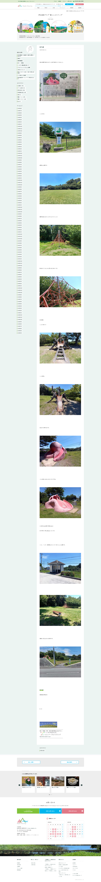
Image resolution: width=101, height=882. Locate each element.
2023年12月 (20, 180)
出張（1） (20, 94)
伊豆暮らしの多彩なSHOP (63, 864)
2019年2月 (20, 310)
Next (81, 785)
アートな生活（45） (21, 87)
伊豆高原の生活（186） (22, 92)
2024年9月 (20, 160)
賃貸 (80, 8)
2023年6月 (20, 193)
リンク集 (60, 876)
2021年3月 (20, 254)
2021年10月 (20, 238)
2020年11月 (20, 263)
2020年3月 (20, 281)
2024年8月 (20, 162)
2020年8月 (20, 270)
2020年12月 (20, 261)
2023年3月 (20, 200)
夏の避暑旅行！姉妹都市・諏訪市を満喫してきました (26, 56)
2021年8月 (20, 243)
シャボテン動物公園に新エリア (23, 65)
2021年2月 (20, 256)
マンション (62, 8)
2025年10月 (20, 130)
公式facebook (75, 866)
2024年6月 (20, 166)
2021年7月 (20, 245)
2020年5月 (20, 276)
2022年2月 (20, 229)
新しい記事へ (31, 762)
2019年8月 (20, 297)
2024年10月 (20, 157)
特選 (38, 8)
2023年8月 (20, 189)
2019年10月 (20, 292)
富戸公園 (41, 690)
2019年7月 (20, 299)
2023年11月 (20, 182)
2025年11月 (20, 128)
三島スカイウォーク (21, 69)
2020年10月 (20, 265)
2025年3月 (20, 146)
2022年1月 (20, 231)
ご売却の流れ (33, 864)
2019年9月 (20, 294)
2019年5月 (20, 303)
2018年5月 (20, 330)
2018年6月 (20, 328)
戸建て (46, 8)
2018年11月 (20, 317)
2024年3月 (20, 173)
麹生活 (19, 58)
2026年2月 (20, 121)
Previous (19, 785)
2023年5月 (20, 196)
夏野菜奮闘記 (20, 60)
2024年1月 (20, 178)
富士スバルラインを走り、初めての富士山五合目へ (26, 72)
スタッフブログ (75, 868)
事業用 (72, 8)
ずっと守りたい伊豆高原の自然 (64, 868)
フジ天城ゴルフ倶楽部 (22, 75)
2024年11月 (20, 155)
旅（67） (19, 101)
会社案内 (59, 1)
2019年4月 (20, 306)
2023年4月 (20, 198)
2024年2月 (20, 175)
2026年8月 (20, 108)
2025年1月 (20, 151)
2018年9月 (20, 321)
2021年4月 (20, 252)
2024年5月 (20, 169)
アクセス (55, 1)
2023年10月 (20, 184)
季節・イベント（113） (22, 99)
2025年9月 (20, 133)
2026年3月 (20, 119)
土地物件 (18, 866)
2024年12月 (20, 153)
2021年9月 (20, 240)
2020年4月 (20, 279)
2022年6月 (20, 220)
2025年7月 (20, 137)
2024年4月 (20, 171)
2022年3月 (20, 227)
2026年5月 (20, 115)
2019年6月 (20, 301)
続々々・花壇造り (21, 62)
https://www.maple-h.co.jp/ (45, 736)
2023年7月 (20, 191)
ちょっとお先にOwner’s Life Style (63, 871)
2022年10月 (20, 211)
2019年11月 (20, 290)
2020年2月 (20, 283)
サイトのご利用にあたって (77, 875)
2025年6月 (20, 139)
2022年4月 (20, 225)
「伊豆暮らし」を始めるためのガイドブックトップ (50, 865)
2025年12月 (20, 126)
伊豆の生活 (42, 750)
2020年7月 (20, 272)
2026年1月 (20, 124)
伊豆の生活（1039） (21, 90)
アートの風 (60, 866)
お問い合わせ (70, 1)
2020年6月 (20, 274)
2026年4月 (20, 117)
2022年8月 (20, 216)
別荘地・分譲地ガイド (48, 867)
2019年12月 (20, 288)
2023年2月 (20, 202)
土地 (53, 8)
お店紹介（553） (21, 85)
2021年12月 (20, 234)
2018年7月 (20, 326)
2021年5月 (20, 249)
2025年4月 (20, 144)
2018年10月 (20, 319)
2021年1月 (20, 258)
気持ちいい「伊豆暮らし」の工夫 (50, 870)
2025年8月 (20, 135)
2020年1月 (20, 285)
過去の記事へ (70, 762)
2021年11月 (20, 236)
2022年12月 (20, 207)
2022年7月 (20, 218)
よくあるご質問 (75, 873)
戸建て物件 (19, 864)
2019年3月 (20, 308)
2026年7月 (20, 110)
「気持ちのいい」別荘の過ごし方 (64, 874)
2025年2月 (20, 148)
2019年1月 (20, 312)
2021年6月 (20, 247)
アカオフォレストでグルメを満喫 (24, 67)
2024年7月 (20, 164)
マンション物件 (19, 868)
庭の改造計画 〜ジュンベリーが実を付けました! (26, 78)
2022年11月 (20, 209)
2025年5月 (20, 142)
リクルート (64, 1)
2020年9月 (20, 267)
